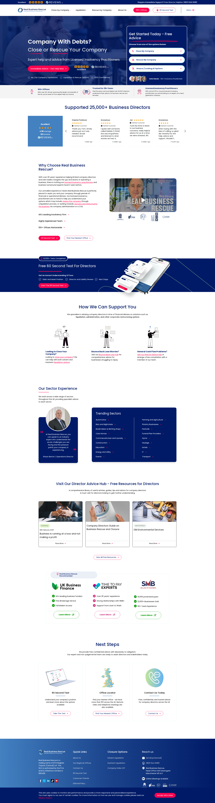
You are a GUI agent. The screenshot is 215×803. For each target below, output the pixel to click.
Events (99, 456)
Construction (101, 443)
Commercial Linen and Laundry (109, 438)
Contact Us (153, 713)
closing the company (71, 201)
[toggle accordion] (68, 214)
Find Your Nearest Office (77, 238)
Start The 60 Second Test (52, 285)
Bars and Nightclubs (104, 424)
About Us (122, 10)
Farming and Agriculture (152, 420)
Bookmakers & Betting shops (108, 429)
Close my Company (60, 10)
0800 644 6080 (190, 2)
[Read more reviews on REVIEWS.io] (45, 137)
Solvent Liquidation (116, 758)
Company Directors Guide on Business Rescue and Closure (103, 527)
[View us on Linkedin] (48, 780)
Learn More (64, 614)
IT (143, 452)
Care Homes (101, 433)
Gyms (144, 438)
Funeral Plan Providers (151, 433)
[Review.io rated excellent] (40, 2)
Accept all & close (165, 795)
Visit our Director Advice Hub (149, 354)
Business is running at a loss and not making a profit (60, 535)
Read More (59, 543)
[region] (125, 131)
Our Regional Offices (82, 763)
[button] (66, 131)
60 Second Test (166, 10)
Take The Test (59, 713)
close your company (64, 357)
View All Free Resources (106, 557)
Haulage (145, 443)
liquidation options (62, 362)
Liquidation (81, 10)
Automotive (101, 420)
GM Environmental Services (149, 529)
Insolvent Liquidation (116, 763)
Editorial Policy (79, 783)
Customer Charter (81, 778)
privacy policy (45, 798)
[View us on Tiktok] (52, 780)
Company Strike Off (116, 768)
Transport (146, 456)
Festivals (145, 429)
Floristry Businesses (150, 424)
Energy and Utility (103, 452)
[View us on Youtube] (56, 780)
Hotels (144, 447)
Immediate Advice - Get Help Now (47, 68)
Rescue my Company (101, 10)
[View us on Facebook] (40, 780)
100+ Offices (141, 10)
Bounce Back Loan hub (108, 354)
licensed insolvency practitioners (78, 182)
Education (100, 447)
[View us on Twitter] (44, 780)
